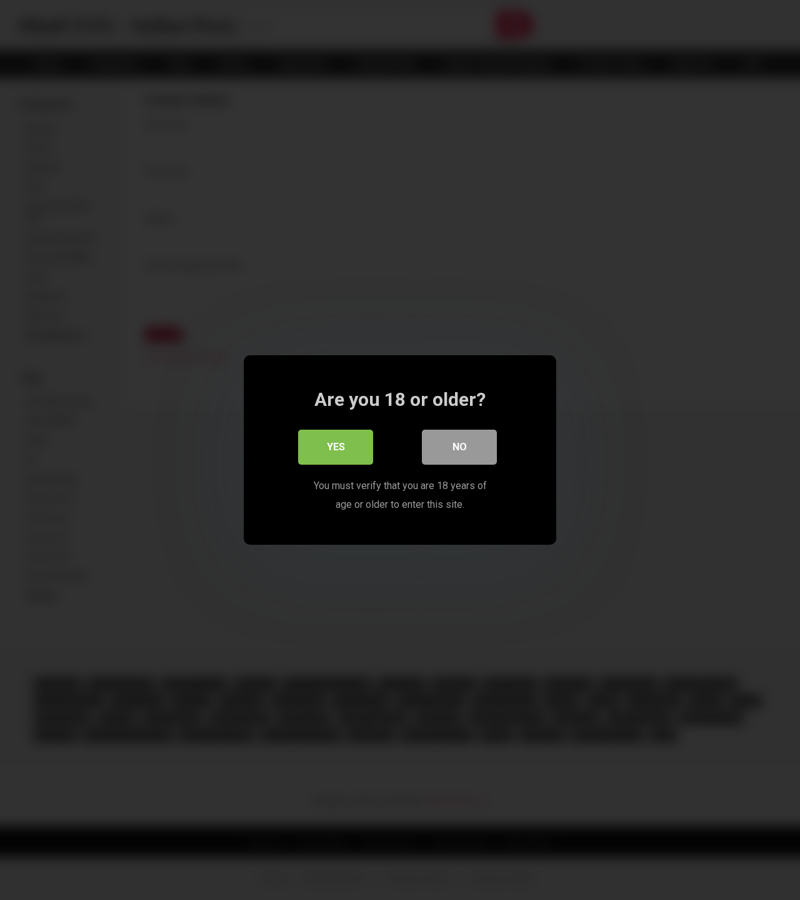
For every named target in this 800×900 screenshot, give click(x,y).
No (459, 447)
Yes (336, 447)
